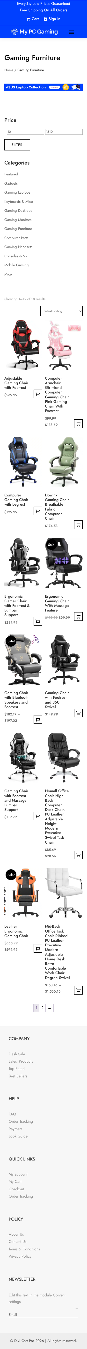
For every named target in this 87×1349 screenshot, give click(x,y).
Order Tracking (21, 1121)
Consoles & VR (15, 256)
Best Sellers (18, 1076)
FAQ (12, 1114)
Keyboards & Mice (18, 201)
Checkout (16, 1189)
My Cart (15, 1181)
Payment (15, 1129)
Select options (38, 394)
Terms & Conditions (24, 1249)
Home (9, 70)
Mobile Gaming (16, 265)
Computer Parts (16, 238)
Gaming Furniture (18, 228)
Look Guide (18, 1136)
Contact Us (17, 1241)
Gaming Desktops (18, 210)
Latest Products (21, 1061)
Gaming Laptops (17, 192)
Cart (35, 19)
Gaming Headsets (18, 247)
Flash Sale (17, 1054)
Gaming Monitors (17, 219)
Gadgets (11, 183)
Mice (8, 274)
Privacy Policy (20, 1256)
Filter (17, 144)
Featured (11, 174)
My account (18, 1174)
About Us (16, 1234)
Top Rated (17, 1068)
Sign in (54, 19)
